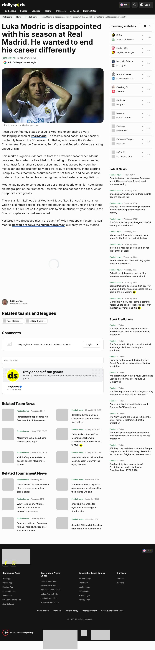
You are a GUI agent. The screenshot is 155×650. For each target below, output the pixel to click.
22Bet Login (84, 591)
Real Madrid (38, 136)
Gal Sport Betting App (11, 600)
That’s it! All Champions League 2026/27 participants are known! (130, 224)
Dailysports (7, 17)
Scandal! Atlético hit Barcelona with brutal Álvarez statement (86, 527)
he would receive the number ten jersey (38, 224)
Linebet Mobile (8, 591)
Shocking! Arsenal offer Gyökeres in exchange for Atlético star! (84, 507)
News (18, 17)
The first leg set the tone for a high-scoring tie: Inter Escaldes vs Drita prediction (131, 393)
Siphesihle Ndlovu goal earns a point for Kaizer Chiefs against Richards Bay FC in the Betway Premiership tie (130, 304)
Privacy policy (72, 611)
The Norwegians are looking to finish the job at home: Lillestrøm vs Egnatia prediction (130, 420)
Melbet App (7, 583)
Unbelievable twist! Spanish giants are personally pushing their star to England (86, 488)
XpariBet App (8, 604)
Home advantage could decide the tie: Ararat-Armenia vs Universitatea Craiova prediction (130, 363)
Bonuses (74, 11)
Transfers (61, 11)
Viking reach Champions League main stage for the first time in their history (129, 236)
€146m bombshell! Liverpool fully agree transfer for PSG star (130, 262)
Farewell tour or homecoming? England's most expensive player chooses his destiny (130, 209)
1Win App (6, 578)
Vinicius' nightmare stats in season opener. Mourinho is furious (31, 461)
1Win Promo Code (48, 585)
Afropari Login (85, 578)
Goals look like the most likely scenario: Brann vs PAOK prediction (130, 405)
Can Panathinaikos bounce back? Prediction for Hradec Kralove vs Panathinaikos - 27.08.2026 (126, 467)
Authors (120, 578)
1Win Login (83, 583)
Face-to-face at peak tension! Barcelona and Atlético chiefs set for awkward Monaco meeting (130, 181)
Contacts (57, 611)
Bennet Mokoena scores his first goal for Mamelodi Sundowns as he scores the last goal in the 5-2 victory (131, 289)
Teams (48, 11)
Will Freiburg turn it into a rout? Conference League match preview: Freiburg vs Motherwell (131, 378)
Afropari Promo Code (50, 602)
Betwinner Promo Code (51, 590)
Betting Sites (89, 11)
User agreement (89, 611)
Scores (23, 11)
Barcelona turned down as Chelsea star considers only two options (85, 418)
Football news (31, 17)
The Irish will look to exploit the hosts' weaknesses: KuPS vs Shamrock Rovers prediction (130, 331)
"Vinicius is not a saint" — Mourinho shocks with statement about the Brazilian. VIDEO (86, 439)
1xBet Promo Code (48, 581)
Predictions (10, 11)
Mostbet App (7, 587)
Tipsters (120, 583)
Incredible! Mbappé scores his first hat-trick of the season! (32, 418)
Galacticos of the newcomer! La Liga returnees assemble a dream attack (33, 488)
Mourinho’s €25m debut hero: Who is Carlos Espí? (31, 440)
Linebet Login (84, 587)
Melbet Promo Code (49, 594)
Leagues (36, 11)
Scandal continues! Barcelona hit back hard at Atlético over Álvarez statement (32, 527)
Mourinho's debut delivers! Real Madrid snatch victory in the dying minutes (87, 461)
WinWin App (7, 595)
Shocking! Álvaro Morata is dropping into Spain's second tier (130, 195)
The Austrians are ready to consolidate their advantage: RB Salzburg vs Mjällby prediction (130, 435)
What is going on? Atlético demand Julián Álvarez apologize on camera (30, 507)
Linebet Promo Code (49, 598)
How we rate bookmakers (112, 611)
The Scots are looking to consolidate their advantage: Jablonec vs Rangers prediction (131, 347)
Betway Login (84, 600)
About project (43, 611)
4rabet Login (84, 595)
